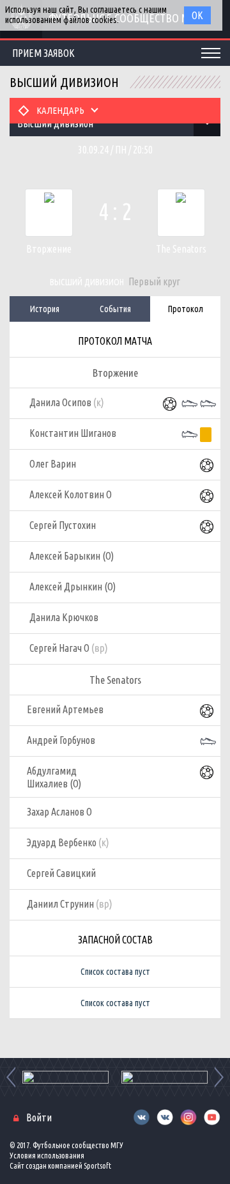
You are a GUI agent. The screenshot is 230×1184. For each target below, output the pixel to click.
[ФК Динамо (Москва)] (164, 1077)
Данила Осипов (66, 402)
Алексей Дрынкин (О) (72, 586)
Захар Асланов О (59, 811)
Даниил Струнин (69, 903)
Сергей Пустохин (62, 525)
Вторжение (49, 249)
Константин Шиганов (72, 433)
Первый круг (154, 281)
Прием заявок (43, 53)
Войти (39, 1117)
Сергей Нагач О (68, 648)
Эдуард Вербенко (68, 842)
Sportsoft (97, 1166)
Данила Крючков (63, 617)
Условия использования (47, 1155)
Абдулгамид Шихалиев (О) (54, 777)
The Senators (181, 249)
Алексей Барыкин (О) (71, 556)
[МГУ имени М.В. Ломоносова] (65, 1077)
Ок (197, 15)
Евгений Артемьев (65, 709)
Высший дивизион (87, 282)
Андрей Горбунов (61, 740)
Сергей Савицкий (61, 873)
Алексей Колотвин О (70, 494)
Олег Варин (52, 464)
